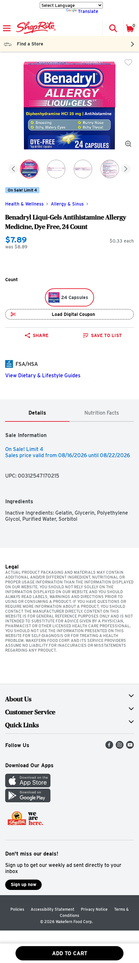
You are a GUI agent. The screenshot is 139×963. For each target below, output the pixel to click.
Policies (17, 909)
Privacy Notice (94, 909)
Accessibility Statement (52, 909)
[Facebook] (109, 747)
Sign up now (23, 884)
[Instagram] (119, 747)
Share (40, 335)
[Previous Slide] (13, 169)
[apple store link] (27, 785)
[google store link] (27, 800)
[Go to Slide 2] (56, 169)
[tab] (37, 413)
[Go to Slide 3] (83, 169)
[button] (112, 28)
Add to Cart (69, 953)
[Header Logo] (35, 28)
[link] (102, 335)
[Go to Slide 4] (110, 169)
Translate (88, 11)
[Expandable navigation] (7, 28)
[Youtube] (130, 747)
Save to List (106, 335)
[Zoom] (128, 144)
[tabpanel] (69, 472)
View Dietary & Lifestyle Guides (42, 375)
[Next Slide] (126, 169)
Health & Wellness (24, 203)
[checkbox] (128, 62)
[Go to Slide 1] (29, 169)
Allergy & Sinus (67, 203)
